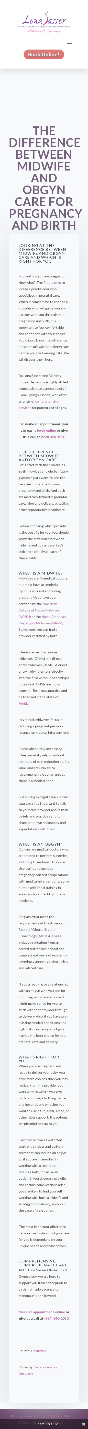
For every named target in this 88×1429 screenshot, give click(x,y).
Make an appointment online (42, 1312)
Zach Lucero (42, 1367)
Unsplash (26, 1373)
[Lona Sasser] (44, 55)
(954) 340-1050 (53, 437)
